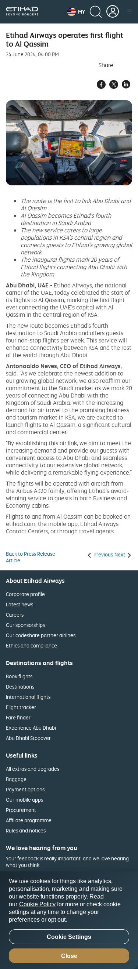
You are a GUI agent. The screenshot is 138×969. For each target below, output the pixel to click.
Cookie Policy (37, 904)
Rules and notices (26, 830)
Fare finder (18, 717)
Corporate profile (25, 594)
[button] (76, 11)
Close (69, 956)
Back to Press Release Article (30, 557)
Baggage (16, 779)
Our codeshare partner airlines (40, 635)
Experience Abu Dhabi (31, 727)
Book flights (19, 676)
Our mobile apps (24, 799)
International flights (28, 696)
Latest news (19, 604)
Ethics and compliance (31, 645)
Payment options (25, 789)
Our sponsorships (25, 624)
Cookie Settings (69, 937)
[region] (69, 920)
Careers (15, 614)
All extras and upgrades (32, 768)
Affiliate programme (29, 820)
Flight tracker (21, 707)
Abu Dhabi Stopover (28, 737)
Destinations (20, 686)
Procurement (21, 809)
